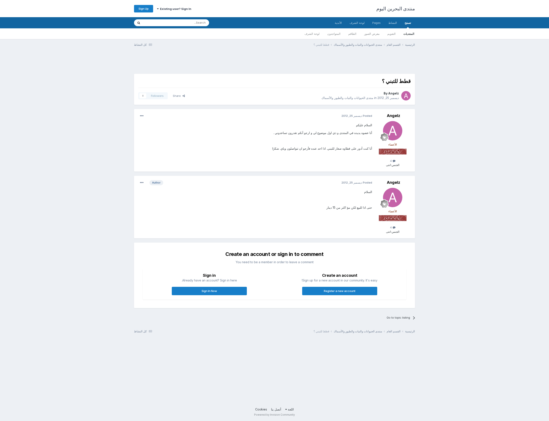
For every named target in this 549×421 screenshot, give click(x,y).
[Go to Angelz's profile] (406, 95)
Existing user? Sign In (175, 9)
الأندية (338, 22)
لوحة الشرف (312, 33)
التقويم (391, 33)
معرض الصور (372, 33)
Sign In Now (209, 291)
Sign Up (144, 8)
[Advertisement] (337, 63)
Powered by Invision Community (274, 414)
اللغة (290, 409)
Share (177, 95)
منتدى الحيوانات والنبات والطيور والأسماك (347, 98)
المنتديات (408, 33)
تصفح (408, 22)
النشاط (392, 22)
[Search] (138, 22)
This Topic (156, 22)
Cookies (261, 409)
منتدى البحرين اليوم (395, 8)
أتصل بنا (276, 409)
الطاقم (352, 33)
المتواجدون (334, 33)
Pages (376, 22)
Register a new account (339, 291)
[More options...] (141, 116)
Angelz (393, 93)
